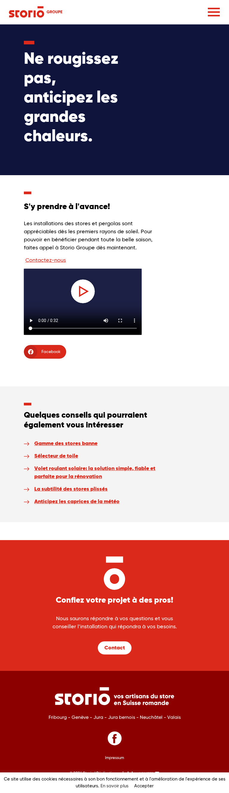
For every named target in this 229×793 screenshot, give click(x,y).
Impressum (114, 758)
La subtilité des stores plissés (71, 489)
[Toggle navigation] (214, 12)
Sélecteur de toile (56, 456)
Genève (81, 717)
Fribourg (58, 717)
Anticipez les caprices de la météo (77, 501)
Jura (98, 717)
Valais (174, 717)
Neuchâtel (152, 717)
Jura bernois (122, 717)
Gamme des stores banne (66, 443)
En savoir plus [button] (114, 786)
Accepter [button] (144, 786)
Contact (114, 648)
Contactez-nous (45, 260)
